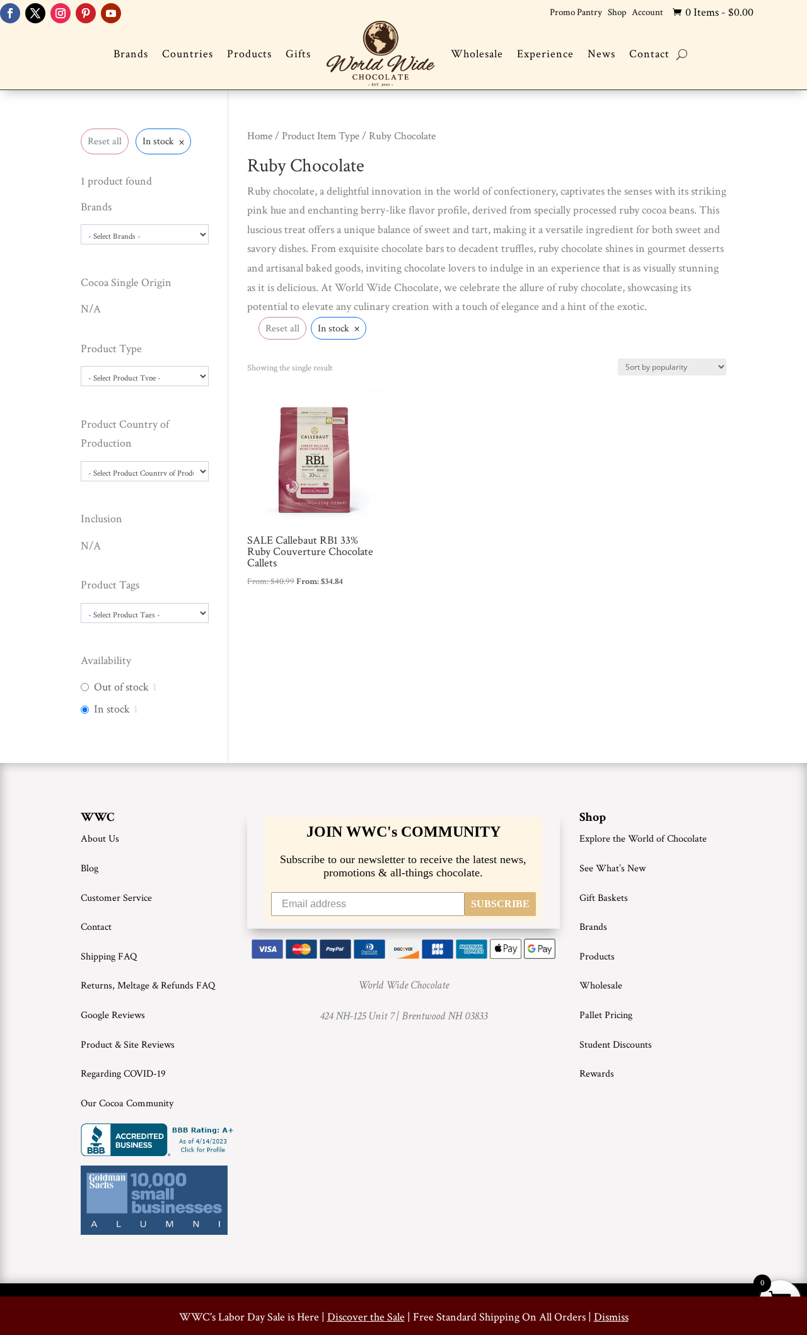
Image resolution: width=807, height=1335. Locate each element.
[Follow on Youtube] (111, 13)
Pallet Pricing (605, 1015)
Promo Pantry (576, 12)
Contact (649, 54)
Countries (187, 54)
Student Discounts (615, 1044)
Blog (89, 868)
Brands (130, 54)
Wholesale (477, 54)
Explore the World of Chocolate (643, 838)
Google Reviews (113, 1015)
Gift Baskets (603, 898)
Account (647, 12)
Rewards (596, 1073)
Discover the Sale (366, 1317)
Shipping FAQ (109, 956)
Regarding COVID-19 (123, 1073)
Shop (617, 12)
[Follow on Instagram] (60, 13)
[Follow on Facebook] (10, 13)
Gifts (298, 54)
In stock (112, 709)
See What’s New (612, 868)
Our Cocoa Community (127, 1103)
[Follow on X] (35, 13)
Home (259, 136)
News (601, 54)
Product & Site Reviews (128, 1044)
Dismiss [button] (611, 1317)
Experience (545, 54)
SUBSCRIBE (500, 903)
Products (249, 54)
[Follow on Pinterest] (86, 13)
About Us (100, 838)
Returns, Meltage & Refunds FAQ (148, 985)
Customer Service (116, 898)
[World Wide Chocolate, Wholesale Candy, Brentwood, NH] (159, 1139)
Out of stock (121, 687)
